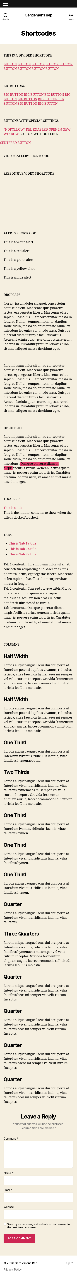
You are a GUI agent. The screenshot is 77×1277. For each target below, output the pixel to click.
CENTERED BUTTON (15, 143)
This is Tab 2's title (22, 549)
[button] (6, 3)
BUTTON (10, 64)
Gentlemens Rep (38, 15)
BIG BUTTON (13, 95)
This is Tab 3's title (22, 554)
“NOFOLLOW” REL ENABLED (26, 130)
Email (8, 1190)
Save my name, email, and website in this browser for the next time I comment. (39, 1226)
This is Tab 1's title (22, 543)
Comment (11, 1138)
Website (9, 1207)
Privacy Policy (13, 1269)
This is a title (13, 508)
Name (8, 1173)
